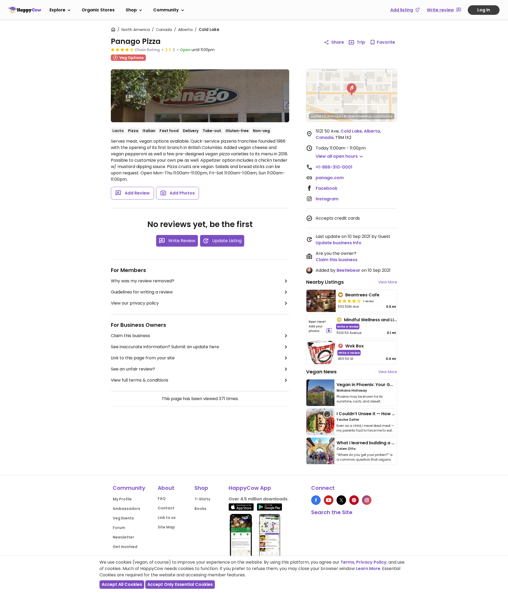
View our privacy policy (135, 303)
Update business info (338, 243)
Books (200, 508)
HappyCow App (250, 488)
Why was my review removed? (142, 281)
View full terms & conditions (139, 380)
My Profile (122, 499)
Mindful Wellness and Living (373, 320)
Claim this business (130, 336)
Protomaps (332, 116)
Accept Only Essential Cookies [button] (180, 584)
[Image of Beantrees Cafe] (321, 301)
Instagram (327, 199)
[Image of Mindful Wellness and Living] (320, 326)
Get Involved (125, 546)
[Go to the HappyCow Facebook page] (316, 500)
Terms (347, 562)
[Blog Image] (320, 392)
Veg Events (123, 518)
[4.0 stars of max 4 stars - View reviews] (122, 49)
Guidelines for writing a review (142, 292)
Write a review (348, 326)
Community (166, 10)
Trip (361, 42)
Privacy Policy (371, 562)
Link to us (167, 517)
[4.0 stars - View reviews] (349, 300)
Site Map (166, 527)
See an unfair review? (133, 369)
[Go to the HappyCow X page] (341, 500)
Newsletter (123, 537)
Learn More (368, 568)
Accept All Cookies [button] (122, 584)
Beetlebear (348, 270)
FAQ (162, 498)
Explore (57, 10)
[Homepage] (24, 9)
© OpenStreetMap (358, 116)
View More (387, 282)
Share (337, 42)
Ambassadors (126, 508)
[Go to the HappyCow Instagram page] (366, 500)
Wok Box (354, 346)
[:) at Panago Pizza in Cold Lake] (200, 95)
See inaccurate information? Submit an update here (165, 347)
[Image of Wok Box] (321, 352)
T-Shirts (202, 499)
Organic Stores (98, 10)
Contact (166, 508)
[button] (351, 89)
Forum (119, 527)
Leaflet (316, 116)
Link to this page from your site (143, 358)
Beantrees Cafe (362, 295)
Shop (131, 10)
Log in (483, 10)
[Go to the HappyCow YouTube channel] (328, 500)
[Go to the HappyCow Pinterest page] (354, 500)
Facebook (326, 188)
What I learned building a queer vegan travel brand (392, 443)
